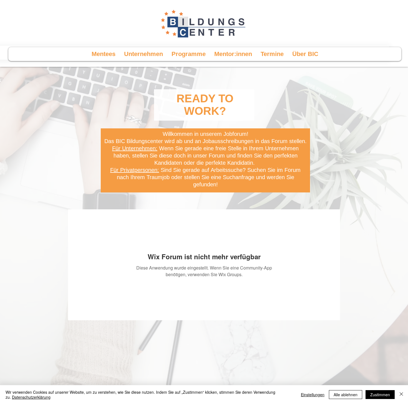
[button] (188, 54)
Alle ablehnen (345, 394)
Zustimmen (380, 394)
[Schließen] (401, 395)
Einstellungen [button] (312, 394)
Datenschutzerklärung (31, 397)
